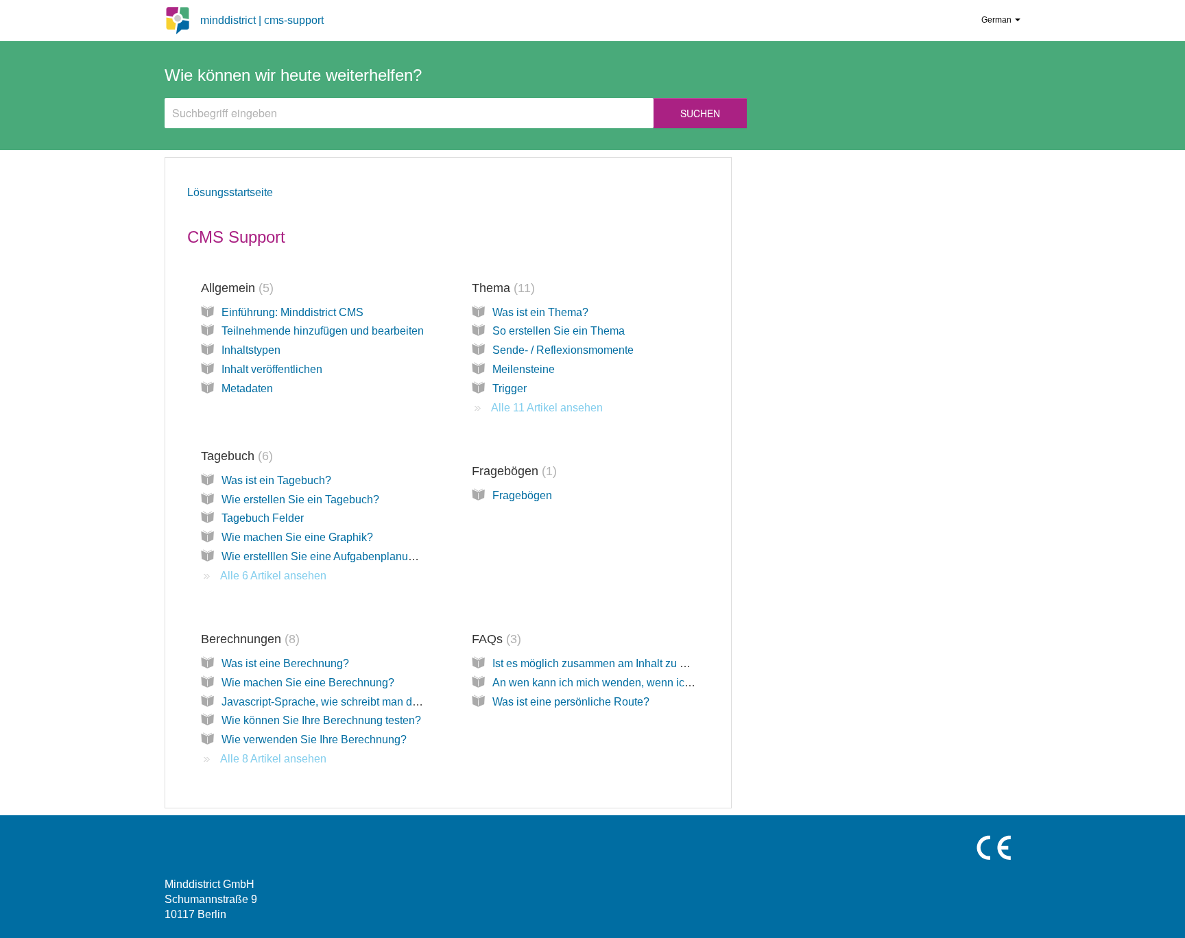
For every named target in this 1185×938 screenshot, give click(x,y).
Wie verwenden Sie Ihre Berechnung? (314, 739)
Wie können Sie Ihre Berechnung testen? (321, 720)
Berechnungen (248, 639)
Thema (501, 288)
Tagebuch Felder (263, 518)
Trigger (509, 388)
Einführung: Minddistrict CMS (292, 312)
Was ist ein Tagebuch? (276, 480)
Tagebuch (235, 456)
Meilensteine (523, 369)
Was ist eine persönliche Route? (570, 702)
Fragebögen (512, 471)
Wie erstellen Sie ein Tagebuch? (300, 499)
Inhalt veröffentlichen (272, 369)
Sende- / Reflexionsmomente (563, 350)
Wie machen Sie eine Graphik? (297, 537)
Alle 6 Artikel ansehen (273, 575)
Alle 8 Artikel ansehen (273, 759)
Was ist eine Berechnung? (285, 663)
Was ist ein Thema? (540, 312)
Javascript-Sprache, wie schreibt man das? (326, 702)
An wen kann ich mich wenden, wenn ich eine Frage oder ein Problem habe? (679, 682)
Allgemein (235, 288)
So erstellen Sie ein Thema (558, 331)
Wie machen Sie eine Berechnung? (308, 682)
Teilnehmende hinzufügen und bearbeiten (323, 331)
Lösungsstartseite (230, 192)
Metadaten (247, 388)
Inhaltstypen (251, 350)
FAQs (494, 639)
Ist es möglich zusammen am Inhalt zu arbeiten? (609, 663)
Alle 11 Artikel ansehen (547, 407)
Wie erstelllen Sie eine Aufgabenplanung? (324, 556)
